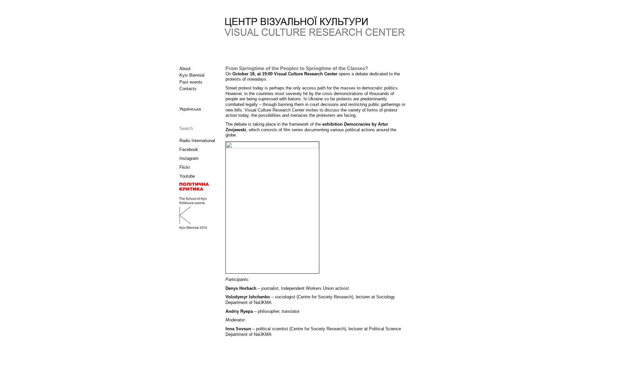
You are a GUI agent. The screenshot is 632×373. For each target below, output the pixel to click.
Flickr (184, 167)
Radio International (197, 140)
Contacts (188, 89)
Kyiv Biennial (191, 75)
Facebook (188, 149)
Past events (190, 82)
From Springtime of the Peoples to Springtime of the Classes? (296, 68)
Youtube (187, 176)
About (185, 68)
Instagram (188, 158)
